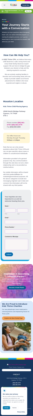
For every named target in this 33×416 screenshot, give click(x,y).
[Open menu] (4, 5)
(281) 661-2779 (17, 125)
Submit (8, 254)
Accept (6, 407)
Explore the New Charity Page (13, 318)
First (6, 213)
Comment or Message (11, 236)
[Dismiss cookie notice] (25, 389)
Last (18, 213)
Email (7, 217)
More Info (28, 11)
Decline (14, 407)
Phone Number (10, 227)
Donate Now (25, 5)
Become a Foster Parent (16, 287)
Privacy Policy (21, 411)
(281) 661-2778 (17, 382)
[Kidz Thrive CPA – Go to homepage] (16, 364)
